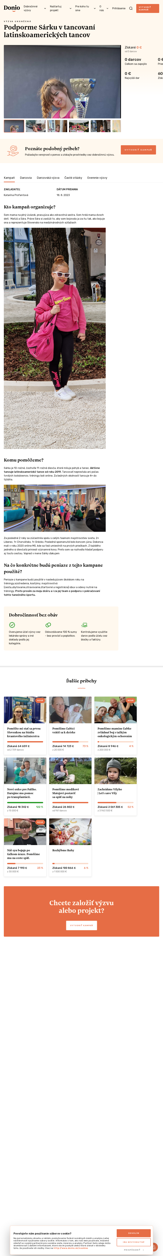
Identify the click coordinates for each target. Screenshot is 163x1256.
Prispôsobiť (132, 1250)
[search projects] (130, 8)
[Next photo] (117, 81)
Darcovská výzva (48, 178)
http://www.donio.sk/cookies (71, 1248)
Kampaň (9, 178)
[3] (57, 126)
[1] (14, 126)
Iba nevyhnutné (134, 1242)
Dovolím (133, 1233)
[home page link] (12, 8)
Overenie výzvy (97, 178)
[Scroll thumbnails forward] (117, 126)
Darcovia (26, 178)
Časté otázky (73, 178)
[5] (100, 126)
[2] (35, 126)
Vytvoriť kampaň (145, 8)
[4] (79, 126)
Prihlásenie (118, 8)
